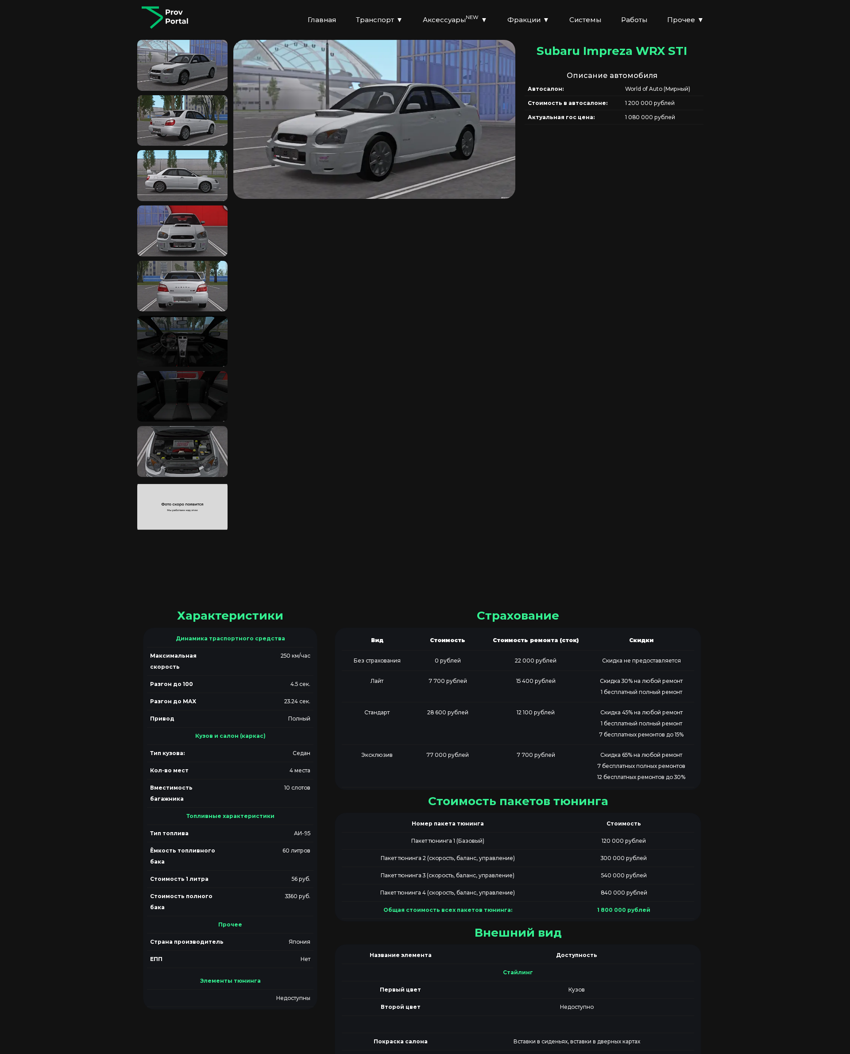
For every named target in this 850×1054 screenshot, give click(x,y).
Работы (634, 20)
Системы (585, 20)
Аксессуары (455, 18)
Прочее (685, 20)
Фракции (528, 20)
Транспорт (379, 20)
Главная (322, 20)
